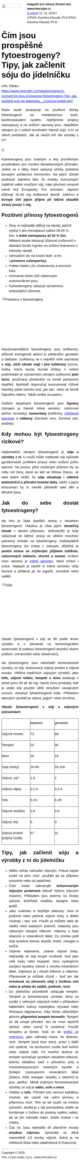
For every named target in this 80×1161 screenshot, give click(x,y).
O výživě (32, 13)
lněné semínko (41, 561)
